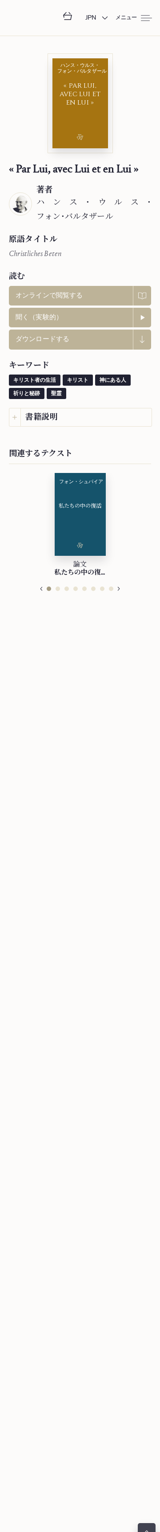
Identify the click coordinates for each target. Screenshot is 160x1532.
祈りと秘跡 (26, 393)
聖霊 (56, 393)
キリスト (77, 380)
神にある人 (113, 380)
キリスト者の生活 (34, 380)
